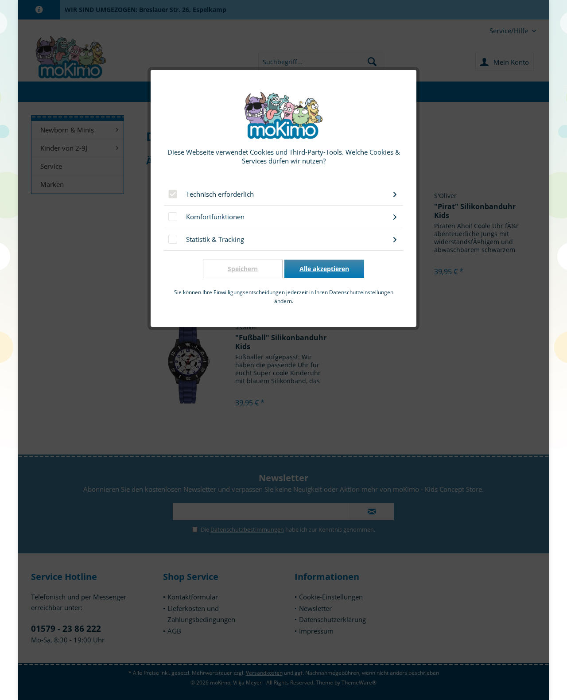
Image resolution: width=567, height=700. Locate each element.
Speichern (243, 268)
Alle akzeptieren (324, 268)
